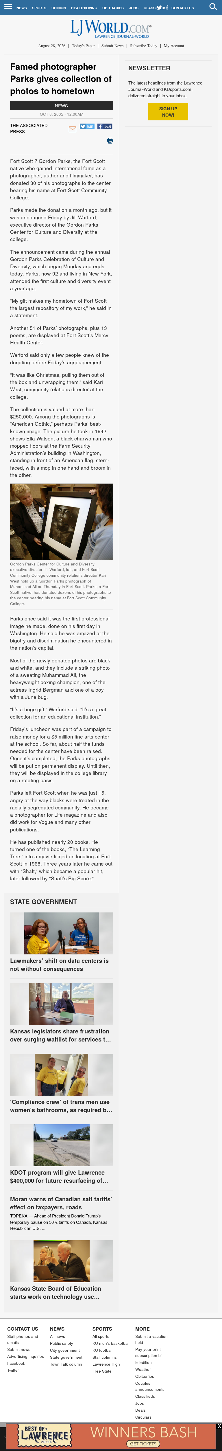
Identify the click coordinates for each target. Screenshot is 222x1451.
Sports (39, 7)
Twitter (13, 1370)
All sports (100, 1336)
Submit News (112, 45)
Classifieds (155, 7)
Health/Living (84, 7)
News (21, 7)
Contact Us (182, 7)
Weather (143, 1369)
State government (66, 1357)
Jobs (133, 7)
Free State (102, 1371)
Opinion (58, 7)
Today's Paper (83, 45)
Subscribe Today (143, 45)
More (142, 1328)
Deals (140, 1410)
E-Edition (143, 1362)
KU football (102, 1350)
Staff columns (104, 1357)
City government (65, 1350)
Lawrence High (106, 1364)
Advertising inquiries (25, 1356)
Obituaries (113, 7)
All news (57, 1336)
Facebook (16, 1363)
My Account (174, 45)
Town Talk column (66, 1364)
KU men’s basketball (111, 1343)
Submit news (18, 1349)
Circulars (143, 1417)
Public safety (61, 1343)
